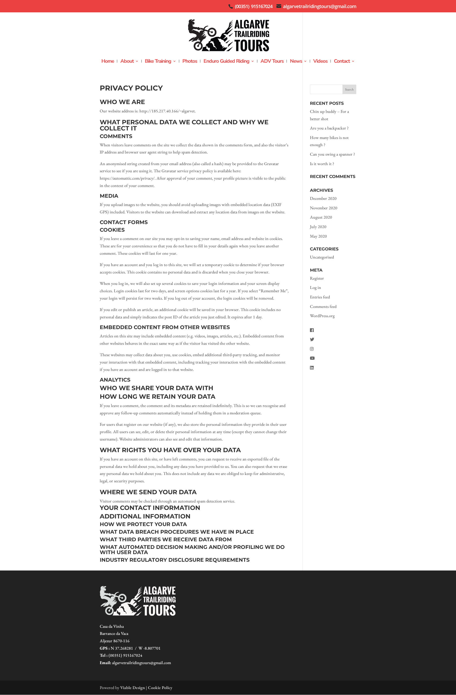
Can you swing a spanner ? (332, 154)
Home (107, 61)
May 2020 (318, 236)
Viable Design (132, 687)
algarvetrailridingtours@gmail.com (141, 662)
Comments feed (323, 306)
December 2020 (323, 198)
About (127, 61)
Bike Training (158, 61)
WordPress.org (322, 315)
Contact (342, 61)
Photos (189, 61)
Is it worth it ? (322, 163)
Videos (320, 61)
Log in (315, 287)
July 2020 (318, 226)
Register (317, 278)
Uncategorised (322, 257)
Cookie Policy (160, 687)
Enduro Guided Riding (226, 61)
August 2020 (321, 217)
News (296, 61)
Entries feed (320, 297)
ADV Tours (272, 61)
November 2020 (323, 208)
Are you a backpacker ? (329, 128)
